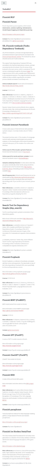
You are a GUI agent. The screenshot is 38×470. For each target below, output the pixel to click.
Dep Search (26, 152)
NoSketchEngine (23, 158)
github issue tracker (18, 41)
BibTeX (4, 400)
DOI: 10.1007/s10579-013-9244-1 (22, 103)
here (9, 171)
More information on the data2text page (13, 446)
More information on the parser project (13, 34)
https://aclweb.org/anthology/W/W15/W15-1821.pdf (17, 113)
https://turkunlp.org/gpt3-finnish (11, 345)
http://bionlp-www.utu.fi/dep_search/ (12, 86)
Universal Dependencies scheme (11, 56)
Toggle (4, 3)
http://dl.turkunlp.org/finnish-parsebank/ (22, 177)
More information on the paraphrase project (14, 422)
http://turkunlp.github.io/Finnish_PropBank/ (14, 274)
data (28, 71)
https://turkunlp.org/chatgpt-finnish (12, 365)
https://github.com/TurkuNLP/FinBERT (12, 310)
